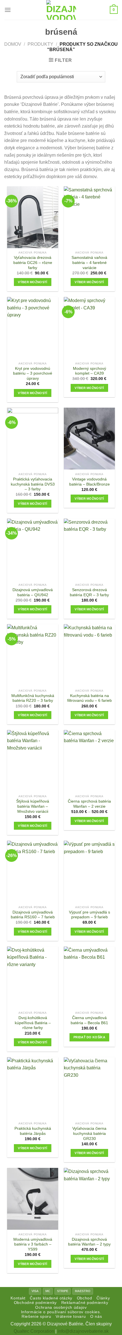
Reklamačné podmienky (84, 1303)
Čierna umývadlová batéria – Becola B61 (89, 1020)
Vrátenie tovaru (71, 1316)
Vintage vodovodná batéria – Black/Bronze (89, 481)
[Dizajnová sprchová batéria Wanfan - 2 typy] (89, 1199)
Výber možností (32, 282)
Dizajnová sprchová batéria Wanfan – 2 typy (89, 1242)
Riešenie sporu (36, 1316)
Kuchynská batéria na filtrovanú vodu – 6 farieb (89, 698)
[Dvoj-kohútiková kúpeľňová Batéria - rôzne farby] (32, 977)
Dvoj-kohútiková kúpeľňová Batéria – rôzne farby (33, 1023)
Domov (12, 44)
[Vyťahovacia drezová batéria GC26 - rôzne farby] (32, 217)
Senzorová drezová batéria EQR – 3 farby (89, 592)
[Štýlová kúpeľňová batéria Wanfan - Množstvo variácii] (32, 761)
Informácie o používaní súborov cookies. (61, 1312)
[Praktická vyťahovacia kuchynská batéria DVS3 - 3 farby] (32, 438)
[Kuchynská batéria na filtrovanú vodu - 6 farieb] (89, 655)
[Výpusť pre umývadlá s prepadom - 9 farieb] (89, 872)
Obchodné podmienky (35, 1303)
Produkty (40, 44)
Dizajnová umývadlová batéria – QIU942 (32, 592)
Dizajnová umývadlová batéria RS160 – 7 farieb (33, 914)
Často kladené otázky (51, 1298)
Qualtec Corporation (34, 1331)
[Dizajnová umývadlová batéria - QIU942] (32, 549)
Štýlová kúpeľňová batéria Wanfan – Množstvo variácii (32, 806)
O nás (96, 1316)
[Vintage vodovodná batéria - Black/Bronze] (89, 438)
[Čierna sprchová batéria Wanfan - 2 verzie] (89, 761)
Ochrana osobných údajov (61, 1307)
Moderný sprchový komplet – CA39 (89, 371)
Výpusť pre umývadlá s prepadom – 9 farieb (89, 914)
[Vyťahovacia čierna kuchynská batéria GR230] (89, 1088)
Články (103, 1298)
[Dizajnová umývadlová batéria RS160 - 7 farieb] (32, 872)
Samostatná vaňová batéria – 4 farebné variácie (89, 262)
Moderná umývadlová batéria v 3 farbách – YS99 (32, 1244)
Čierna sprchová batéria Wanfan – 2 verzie (89, 804)
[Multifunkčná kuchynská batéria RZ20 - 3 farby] (32, 655)
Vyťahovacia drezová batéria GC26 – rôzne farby (32, 262)
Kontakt (18, 1298)
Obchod (84, 1298)
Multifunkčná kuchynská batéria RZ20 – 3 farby (32, 698)
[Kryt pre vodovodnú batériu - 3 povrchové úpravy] (32, 328)
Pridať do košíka (89, 1037)
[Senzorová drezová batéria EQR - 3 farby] (89, 549)
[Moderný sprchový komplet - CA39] (89, 328)
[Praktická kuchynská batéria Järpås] (32, 1088)
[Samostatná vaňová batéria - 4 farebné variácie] (89, 217)
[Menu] (7, 10)
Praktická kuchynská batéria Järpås (32, 1131)
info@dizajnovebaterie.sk (83, 1331)
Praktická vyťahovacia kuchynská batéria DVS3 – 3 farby (33, 484)
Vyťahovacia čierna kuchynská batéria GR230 (89, 1133)
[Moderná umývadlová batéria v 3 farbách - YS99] (32, 1199)
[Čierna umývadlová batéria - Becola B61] (89, 977)
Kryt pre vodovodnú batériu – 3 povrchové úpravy (32, 373)
